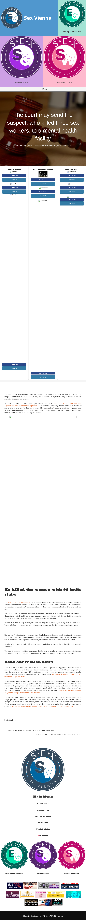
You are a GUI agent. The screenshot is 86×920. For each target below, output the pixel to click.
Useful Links (43, 829)
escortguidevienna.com (72, 32)
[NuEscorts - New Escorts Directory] (73, 894)
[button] (14, 175)
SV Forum (43, 823)
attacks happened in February (20, 602)
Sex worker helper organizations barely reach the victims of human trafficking (42, 706)
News (14, 720)
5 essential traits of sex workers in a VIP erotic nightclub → (58, 734)
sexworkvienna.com (64, 83)
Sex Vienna (67, 146)
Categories (43, 810)
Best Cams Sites (43, 816)
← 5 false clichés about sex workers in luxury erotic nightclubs (29, 730)
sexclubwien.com (21, 83)
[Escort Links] (40, 894)
